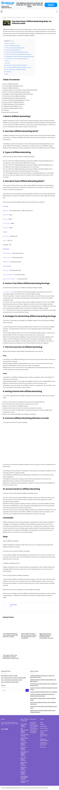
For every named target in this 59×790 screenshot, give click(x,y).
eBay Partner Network (9, 279)
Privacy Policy (43, 726)
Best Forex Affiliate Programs (23, 773)
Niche (4, 310)
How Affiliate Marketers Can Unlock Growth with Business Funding (10, 635)
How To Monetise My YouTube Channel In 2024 (13, 677)
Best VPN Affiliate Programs (25, 735)
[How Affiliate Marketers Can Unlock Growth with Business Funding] (11, 621)
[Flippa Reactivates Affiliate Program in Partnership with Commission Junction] (47, 621)
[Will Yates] (6, 605)
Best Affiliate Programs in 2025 (9, 675)
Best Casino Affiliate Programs (24, 768)
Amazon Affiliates (8, 274)
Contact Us (43, 747)
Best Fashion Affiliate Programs (24, 744)
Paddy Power (6, 257)
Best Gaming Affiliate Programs (24, 764)
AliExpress (6, 270)
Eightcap (5, 210)
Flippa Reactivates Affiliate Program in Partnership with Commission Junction (46, 636)
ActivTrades (6, 223)
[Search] (56, 12)
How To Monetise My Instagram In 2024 (11, 680)
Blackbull (5, 215)
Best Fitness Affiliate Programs (24, 748)
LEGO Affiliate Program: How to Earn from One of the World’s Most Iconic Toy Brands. (29, 636)
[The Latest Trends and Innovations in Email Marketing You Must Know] (11, 643)
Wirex (4, 240)
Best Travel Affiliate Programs (23, 759)
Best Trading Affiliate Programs (24, 725)
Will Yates (13, 605)
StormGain (6, 236)
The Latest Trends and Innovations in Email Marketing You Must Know (11, 656)
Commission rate (8, 292)
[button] (1, 729)
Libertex (5, 219)
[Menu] (1, 12)
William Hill (6, 262)
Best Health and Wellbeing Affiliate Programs (25, 753)
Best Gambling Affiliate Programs (24, 739)
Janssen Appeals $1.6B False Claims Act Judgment (43, 692)
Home (4, 17)
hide (12, 41)
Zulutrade (5, 228)
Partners (42, 724)
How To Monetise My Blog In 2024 (10, 682)
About (41, 722)
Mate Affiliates (7, 253)
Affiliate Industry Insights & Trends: (16, 17)
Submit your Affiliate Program (44, 739)
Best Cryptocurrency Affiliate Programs (25, 730)
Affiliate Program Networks (25, 781)
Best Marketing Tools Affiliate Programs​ (24, 778)
